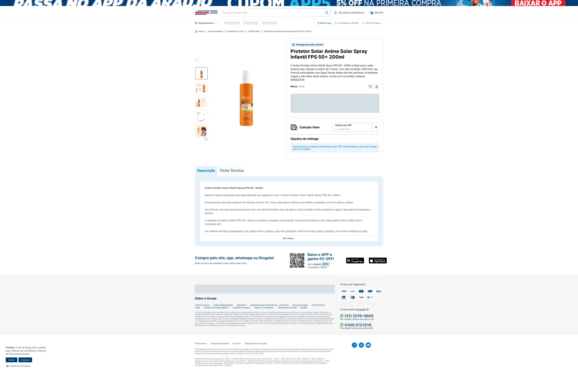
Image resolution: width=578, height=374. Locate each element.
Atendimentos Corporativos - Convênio (269, 305)
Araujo (201, 31)
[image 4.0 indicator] (202, 117)
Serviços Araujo (300, 305)
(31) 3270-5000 (359, 316)
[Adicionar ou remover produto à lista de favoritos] (370, 86)
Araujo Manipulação (223, 305)
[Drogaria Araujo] (206, 13)
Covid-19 (237, 343)
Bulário (304, 307)
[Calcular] (375, 127)
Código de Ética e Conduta (256, 343)
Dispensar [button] (25, 360)
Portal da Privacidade (220, 343)
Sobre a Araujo (202, 305)
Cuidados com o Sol (235, 31)
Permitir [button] (11, 360)
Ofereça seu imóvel (287, 307)
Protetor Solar (254, 31)
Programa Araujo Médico (216, 307)
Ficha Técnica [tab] (232, 170)
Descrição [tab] (206, 170)
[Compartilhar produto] (376, 86)
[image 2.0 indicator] (202, 88)
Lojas (197, 307)
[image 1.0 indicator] (202, 73)
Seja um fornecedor (263, 307)
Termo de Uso (201, 343)
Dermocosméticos (215, 31)
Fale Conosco (318, 305)
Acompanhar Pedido (348, 23)
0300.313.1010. (358, 325)
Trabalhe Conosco (241, 307)
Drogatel (361, 309)
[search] (275, 12)
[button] (18, 365)
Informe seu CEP (343, 125)
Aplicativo (241, 305)
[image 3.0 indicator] (202, 102)
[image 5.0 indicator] (202, 131)
